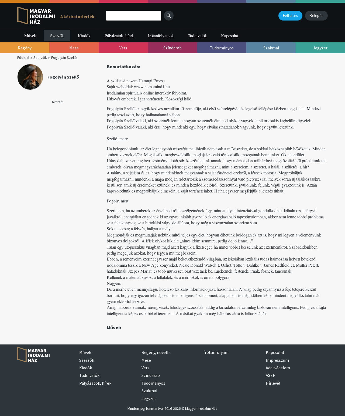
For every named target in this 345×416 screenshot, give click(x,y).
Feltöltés (290, 15)
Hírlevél (273, 383)
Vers (145, 367)
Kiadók (84, 35)
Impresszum (277, 360)
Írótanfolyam (216, 352)
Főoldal (23, 57)
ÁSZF (270, 375)
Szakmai (149, 390)
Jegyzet (149, 398)
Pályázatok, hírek (119, 35)
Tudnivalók (197, 35)
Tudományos (153, 383)
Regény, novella (156, 352)
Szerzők (57, 35)
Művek (30, 35)
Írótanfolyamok (161, 35)
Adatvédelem (278, 367)
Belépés (316, 15)
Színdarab (151, 375)
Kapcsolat (229, 35)
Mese (146, 360)
